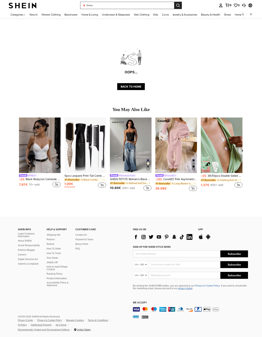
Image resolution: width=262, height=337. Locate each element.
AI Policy (22, 325)
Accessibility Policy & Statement (57, 284)
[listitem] (40, 155)
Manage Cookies (75, 320)
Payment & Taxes (84, 239)
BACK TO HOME (131, 86)
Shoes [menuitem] (227, 14)
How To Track (54, 253)
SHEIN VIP (52, 262)
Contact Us (81, 234)
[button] (243, 5)
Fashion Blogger (26, 250)
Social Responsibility (29, 245)
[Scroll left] (246, 14)
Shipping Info (53, 234)
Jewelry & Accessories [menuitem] (185, 14)
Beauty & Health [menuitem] (210, 14)
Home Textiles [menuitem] (243, 14)
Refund (50, 244)
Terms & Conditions (98, 320)
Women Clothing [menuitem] (51, 14)
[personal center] (220, 5)
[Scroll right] (251, 14)
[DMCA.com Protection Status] (145, 316)
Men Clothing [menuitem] (141, 14)
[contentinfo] (190, 309)
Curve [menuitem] (165, 14)
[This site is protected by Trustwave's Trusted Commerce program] (136, 316)
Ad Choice (61, 325)
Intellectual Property (41, 325)
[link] (228, 5)
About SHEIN (25, 240)
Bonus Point (81, 244)
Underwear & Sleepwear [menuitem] (116, 14)
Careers (22, 254)
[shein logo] (22, 5)
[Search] (178, 5)
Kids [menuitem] (155, 14)
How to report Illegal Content (57, 268)
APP (200, 229)
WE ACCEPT (140, 302)
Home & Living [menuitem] (90, 14)
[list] (163, 237)
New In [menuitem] (34, 14)
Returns (51, 239)
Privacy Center (25, 320)
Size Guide (52, 258)
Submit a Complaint (28, 263)
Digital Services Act (28, 259)
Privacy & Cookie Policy (207, 285)
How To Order (54, 248)
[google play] (208, 238)
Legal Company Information (26, 235)
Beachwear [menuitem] (71, 14)
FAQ (77, 248)
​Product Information (57, 278)
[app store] (201, 238)
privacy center (185, 288)
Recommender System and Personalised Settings (44, 329)
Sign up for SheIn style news (152, 247)
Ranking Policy (54, 273)
